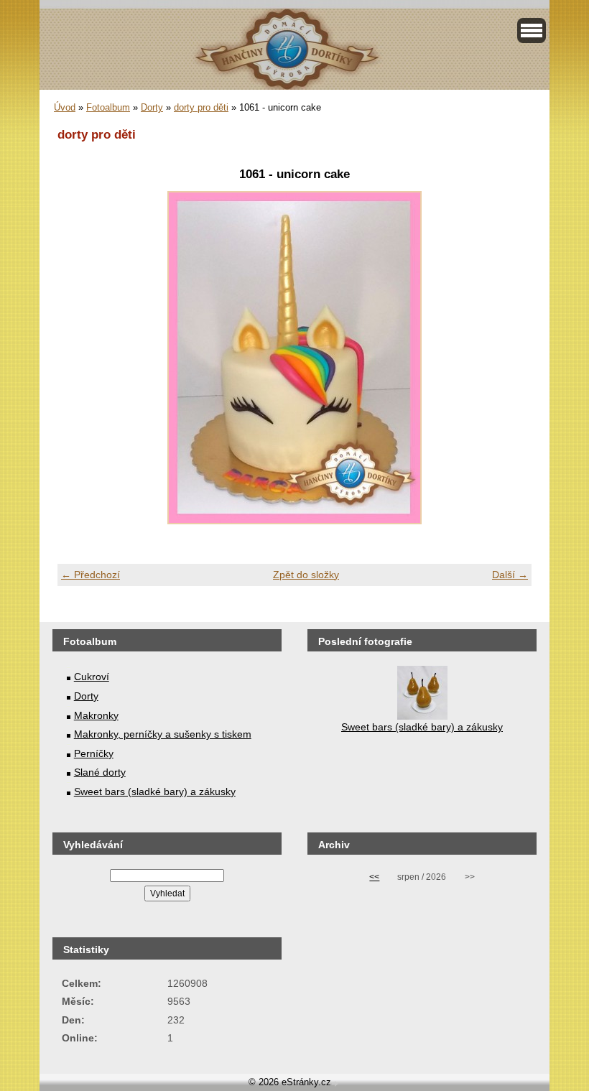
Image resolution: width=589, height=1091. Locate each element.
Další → (510, 574)
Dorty (152, 107)
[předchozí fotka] (81, 357)
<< (374, 877)
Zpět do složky (306, 574)
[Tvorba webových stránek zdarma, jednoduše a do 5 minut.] (336, 1083)
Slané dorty (100, 772)
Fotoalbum (108, 107)
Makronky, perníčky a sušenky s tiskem (162, 734)
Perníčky (93, 753)
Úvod (64, 107)
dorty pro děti (201, 107)
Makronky (96, 715)
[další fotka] (508, 357)
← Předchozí (90, 574)
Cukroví (91, 676)
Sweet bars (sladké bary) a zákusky (155, 791)
